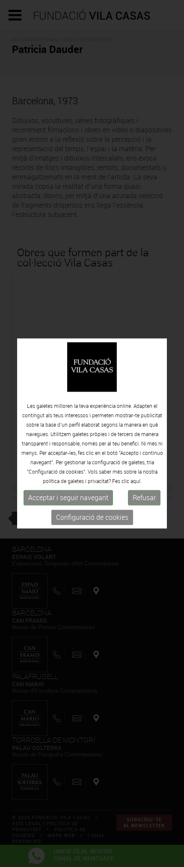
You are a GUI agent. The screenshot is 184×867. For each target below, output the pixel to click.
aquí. (136, 480)
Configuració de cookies (92, 517)
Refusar (144, 497)
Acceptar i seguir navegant (68, 497)
